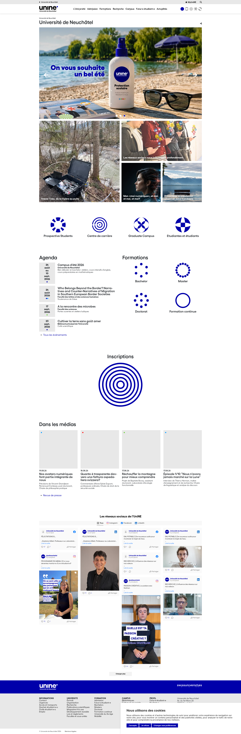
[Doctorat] (141, 301)
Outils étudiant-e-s (47, 709)
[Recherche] (201, 2)
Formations (105, 9)
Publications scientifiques (78, 707)
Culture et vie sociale (131, 702)
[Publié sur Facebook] (74, 531)
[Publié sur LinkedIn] (115, 531)
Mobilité (97, 716)
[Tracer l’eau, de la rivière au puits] (79, 161)
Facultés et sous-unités (77, 716)
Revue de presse (52, 495)
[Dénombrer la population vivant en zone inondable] (182, 182)
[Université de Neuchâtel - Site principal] (48, 687)
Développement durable (78, 712)
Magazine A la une (75, 709)
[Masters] (183, 271)
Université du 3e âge (103, 714)
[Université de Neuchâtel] (48, 9)
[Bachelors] (141, 271)
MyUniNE (192, 2)
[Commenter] (129, 547)
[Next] (195, 75)
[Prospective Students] (58, 225)
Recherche (118, 9)
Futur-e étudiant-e (145, 9)
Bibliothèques (128, 700)
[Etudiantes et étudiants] (183, 225)
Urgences (43, 702)
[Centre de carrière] (99, 225)
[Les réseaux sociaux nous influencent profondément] (162, 141)
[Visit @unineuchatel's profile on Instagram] (43, 556)
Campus (130, 9)
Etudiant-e (154, 702)
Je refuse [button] (145, 725)
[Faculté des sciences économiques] (199, 9)
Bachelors (98, 705)
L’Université (79, 9)
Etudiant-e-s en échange (120, 380)
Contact (43, 700)
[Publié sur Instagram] (74, 556)
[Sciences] (191, 9)
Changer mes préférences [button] (165, 725)
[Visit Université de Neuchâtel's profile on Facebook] (43, 532)
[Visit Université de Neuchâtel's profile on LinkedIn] (84, 532)
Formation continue (103, 712)
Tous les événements (55, 334)
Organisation (73, 702)
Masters (98, 707)
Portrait (70, 700)
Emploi (42, 712)
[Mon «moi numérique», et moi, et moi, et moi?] (141, 182)
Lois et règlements (75, 714)
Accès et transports (48, 705)
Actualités (162, 9)
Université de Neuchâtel (49, 2)
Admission (92, 9)
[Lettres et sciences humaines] (186, 9)
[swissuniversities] (189, 685)
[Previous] (46, 75)
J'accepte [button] (133, 725)
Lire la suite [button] (45, 543)
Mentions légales (70, 731)
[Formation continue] (183, 301)
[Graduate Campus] (141, 225)
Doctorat (98, 709)
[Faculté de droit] (195, 9)
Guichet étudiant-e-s (48, 707)
